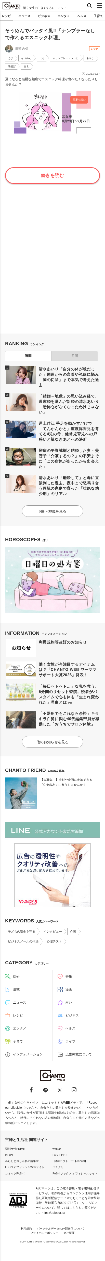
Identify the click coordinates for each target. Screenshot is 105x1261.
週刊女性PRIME (15, 1148)
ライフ (70, 1041)
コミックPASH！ (15, 1173)
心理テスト (54, 941)
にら (42, 58)
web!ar (56, 1148)
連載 (16, 989)
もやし (90, 58)
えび (10, 58)
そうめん (26, 58)
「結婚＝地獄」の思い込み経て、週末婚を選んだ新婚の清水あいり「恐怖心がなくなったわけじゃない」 (69, 404)
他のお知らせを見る (52, 742)
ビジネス (44, 16)
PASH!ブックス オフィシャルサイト (75, 1173)
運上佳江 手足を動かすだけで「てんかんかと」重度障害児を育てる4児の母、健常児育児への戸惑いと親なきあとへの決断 (69, 431)
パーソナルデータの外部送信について (61, 1228)
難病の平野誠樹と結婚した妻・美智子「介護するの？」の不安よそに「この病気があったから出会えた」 (69, 458)
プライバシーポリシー (44, 1232)
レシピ (6, 16)
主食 (26, 66)
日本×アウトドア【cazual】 (69, 1161)
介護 (73, 931)
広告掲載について (78, 1054)
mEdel (9, 1154)
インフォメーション (28, 1054)
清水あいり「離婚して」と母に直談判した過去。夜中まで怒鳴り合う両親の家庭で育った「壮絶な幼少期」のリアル (69, 485)
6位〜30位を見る (52, 511)
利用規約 (26, 1228)
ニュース (24, 16)
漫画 (68, 989)
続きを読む (52, 175)
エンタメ (64, 16)
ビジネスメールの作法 (23, 941)
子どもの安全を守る (21, 931)
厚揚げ (12, 66)
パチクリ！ (59, 1167)
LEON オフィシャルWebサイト (24, 1167)
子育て (98, 16)
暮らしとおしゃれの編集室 (22, 1161)
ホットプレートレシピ (65, 58)
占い (68, 1002)
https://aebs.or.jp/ (53, 1213)
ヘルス (81, 16)
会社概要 (69, 1232)
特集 (68, 976)
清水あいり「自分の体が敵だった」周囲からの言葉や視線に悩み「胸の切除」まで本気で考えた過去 (69, 377)
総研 (16, 976)
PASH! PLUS (60, 1154)
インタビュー (53, 931)
